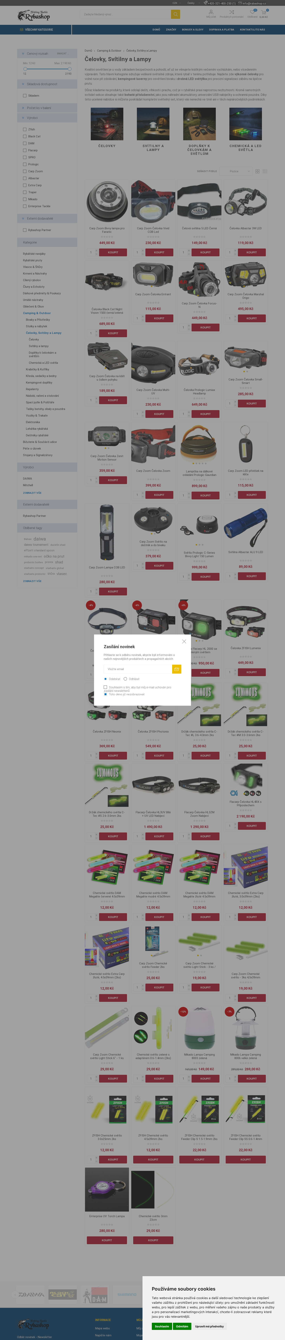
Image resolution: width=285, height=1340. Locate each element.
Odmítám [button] (182, 1326)
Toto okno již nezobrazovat (126, 694)
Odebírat (114, 679)
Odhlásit (134, 679)
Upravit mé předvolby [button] (209, 1326)
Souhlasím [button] (162, 1326)
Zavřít (184, 641)
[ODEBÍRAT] (176, 669)
